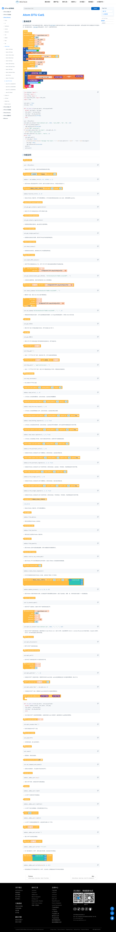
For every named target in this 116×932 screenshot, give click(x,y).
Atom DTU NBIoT (9, 92)
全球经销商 (18, 908)
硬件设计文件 (55, 916)
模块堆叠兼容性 (56, 920)
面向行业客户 (18, 920)
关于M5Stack (19, 890)
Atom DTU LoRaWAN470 (11, 83)
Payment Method (85, 929)
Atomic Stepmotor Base (10, 72)
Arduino (54, 896)
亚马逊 (17, 912)
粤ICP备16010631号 (96, 929)
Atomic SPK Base (9, 69)
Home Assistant (56, 903)
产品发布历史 (55, 918)
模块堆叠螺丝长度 (56, 922)
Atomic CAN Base (9, 49)
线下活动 (17, 896)
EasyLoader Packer (37, 901)
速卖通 (17, 910)
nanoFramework (57, 905)
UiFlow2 (34, 892)
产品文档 (54, 890)
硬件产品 (56, 1)
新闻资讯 (17, 892)
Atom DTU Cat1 (9, 80)
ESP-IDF (54, 899)
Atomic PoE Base (9, 60)
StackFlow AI (56, 901)
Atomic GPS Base (9, 52)
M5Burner (35, 894)
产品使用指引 (55, 907)
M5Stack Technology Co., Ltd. (29, 929)
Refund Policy (77, 929)
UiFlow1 (34, 890)
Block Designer (36, 896)
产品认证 (54, 909)
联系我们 (17, 899)
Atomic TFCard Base (10, 78)
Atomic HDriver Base (10, 55)
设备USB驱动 (35, 905)
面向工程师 (18, 922)
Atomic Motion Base (9, 57)
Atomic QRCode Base (10, 63)
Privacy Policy (53, 929)
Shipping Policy (69, 929)
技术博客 (17, 894)
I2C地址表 (54, 911)
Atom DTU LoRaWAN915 (11, 89)
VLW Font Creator (37, 903)
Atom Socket (8, 75)
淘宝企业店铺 (18, 906)
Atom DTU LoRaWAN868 (11, 86)
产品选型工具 (55, 913)
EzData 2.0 (35, 899)
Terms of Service (61, 929)
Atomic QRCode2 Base (10, 66)
